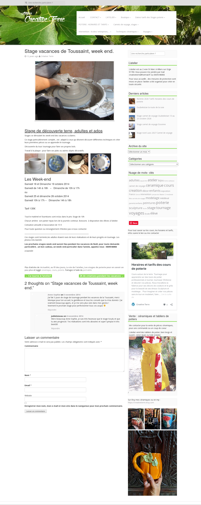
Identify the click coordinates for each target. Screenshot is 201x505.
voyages (136, 213)
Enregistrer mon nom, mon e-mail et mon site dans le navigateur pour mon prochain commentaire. (74, 406)
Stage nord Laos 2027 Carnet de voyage (154, 132)
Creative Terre (45, 19)
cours (54, 270)
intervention (146, 194)
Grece (138, 194)
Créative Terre (47, 56)
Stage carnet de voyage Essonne (151, 124)
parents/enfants (135, 203)
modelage (152, 198)
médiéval (164, 198)
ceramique (46, 270)
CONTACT (94, 17)
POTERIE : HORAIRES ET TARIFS (93, 24)
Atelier (26, 13)
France (132, 194)
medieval (169, 194)
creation (135, 190)
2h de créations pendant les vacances (101, 275)
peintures (149, 203)
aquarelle (143, 181)
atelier (153, 180)
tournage (163, 207)
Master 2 (163, 194)
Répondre (52, 309)
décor (145, 190)
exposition (165, 191)
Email (27, 385)
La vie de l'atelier (74, 267)
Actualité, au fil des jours (52, 267)
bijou (161, 180)
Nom (27, 375)
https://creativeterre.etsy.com (141, 402)
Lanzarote (155, 194)
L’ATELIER (110, 17)
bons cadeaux (169, 181)
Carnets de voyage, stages (125, 24)
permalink (87, 270)
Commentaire (31, 346)
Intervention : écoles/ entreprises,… (94, 31)
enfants (155, 190)
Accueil (82, 17)
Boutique (125, 17)
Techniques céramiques (126, 31)
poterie (61, 270)
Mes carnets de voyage (137, 198)
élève (154, 213)
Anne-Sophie (54, 294)
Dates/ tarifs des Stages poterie (149, 17)
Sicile (145, 208)
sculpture (135, 208)
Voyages (147, 31)
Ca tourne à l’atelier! (38, 275)
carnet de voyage (137, 185)
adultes (134, 180)
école (147, 213)
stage (151, 207)
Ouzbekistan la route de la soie (150, 107)
